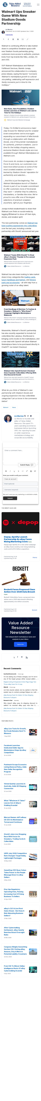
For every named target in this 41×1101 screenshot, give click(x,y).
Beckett (34, 610)
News (14, 407)
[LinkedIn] (31, 416)
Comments (9, 35)
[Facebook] (28, 416)
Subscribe (20, 644)
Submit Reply (25, 465)
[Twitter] (25, 416)
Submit (10, 498)
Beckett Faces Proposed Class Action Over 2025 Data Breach (19, 590)
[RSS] (27, 658)
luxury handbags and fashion (13, 280)
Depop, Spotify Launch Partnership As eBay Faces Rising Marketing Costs (18, 539)
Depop (35, 557)
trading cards (29, 277)
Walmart (5, 407)
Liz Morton (9, 29)
